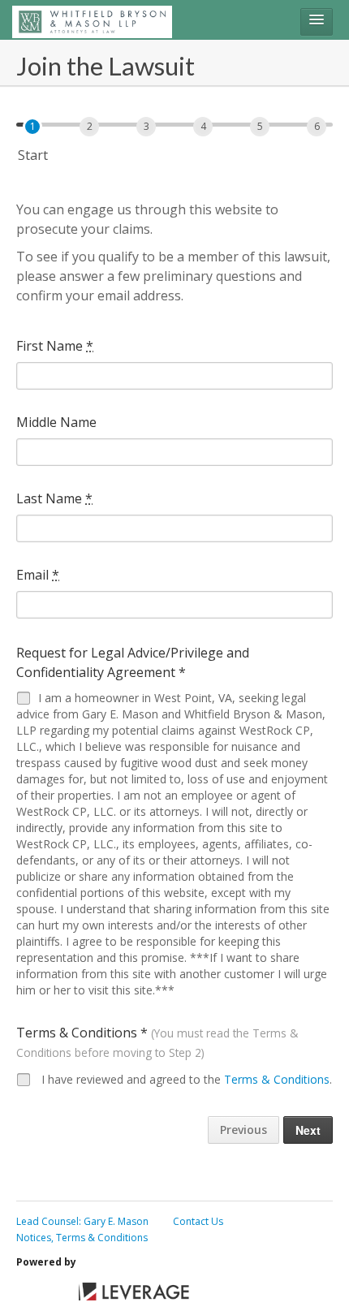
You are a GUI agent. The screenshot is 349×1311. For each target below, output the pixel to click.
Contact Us (198, 1221)
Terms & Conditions (277, 1079)
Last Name (54, 498)
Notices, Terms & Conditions (82, 1237)
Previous (243, 1129)
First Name (54, 346)
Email (37, 575)
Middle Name (56, 422)
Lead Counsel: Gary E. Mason (82, 1221)
